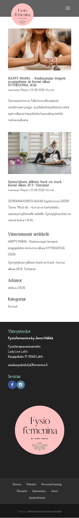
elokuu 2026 (16, 287)
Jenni (54, 491)
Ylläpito (24, 90)
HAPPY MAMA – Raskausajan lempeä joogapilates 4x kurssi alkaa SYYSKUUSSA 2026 (37, 81)
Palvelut (31, 484)
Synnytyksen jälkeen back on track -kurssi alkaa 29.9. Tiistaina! (36, 183)
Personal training (51, 484)
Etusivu (17, 484)
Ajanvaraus (39, 491)
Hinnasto (22, 491)
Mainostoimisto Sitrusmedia (45, 511)
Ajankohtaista (37, 497)
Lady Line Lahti (18, 351)
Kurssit (50, 90)
